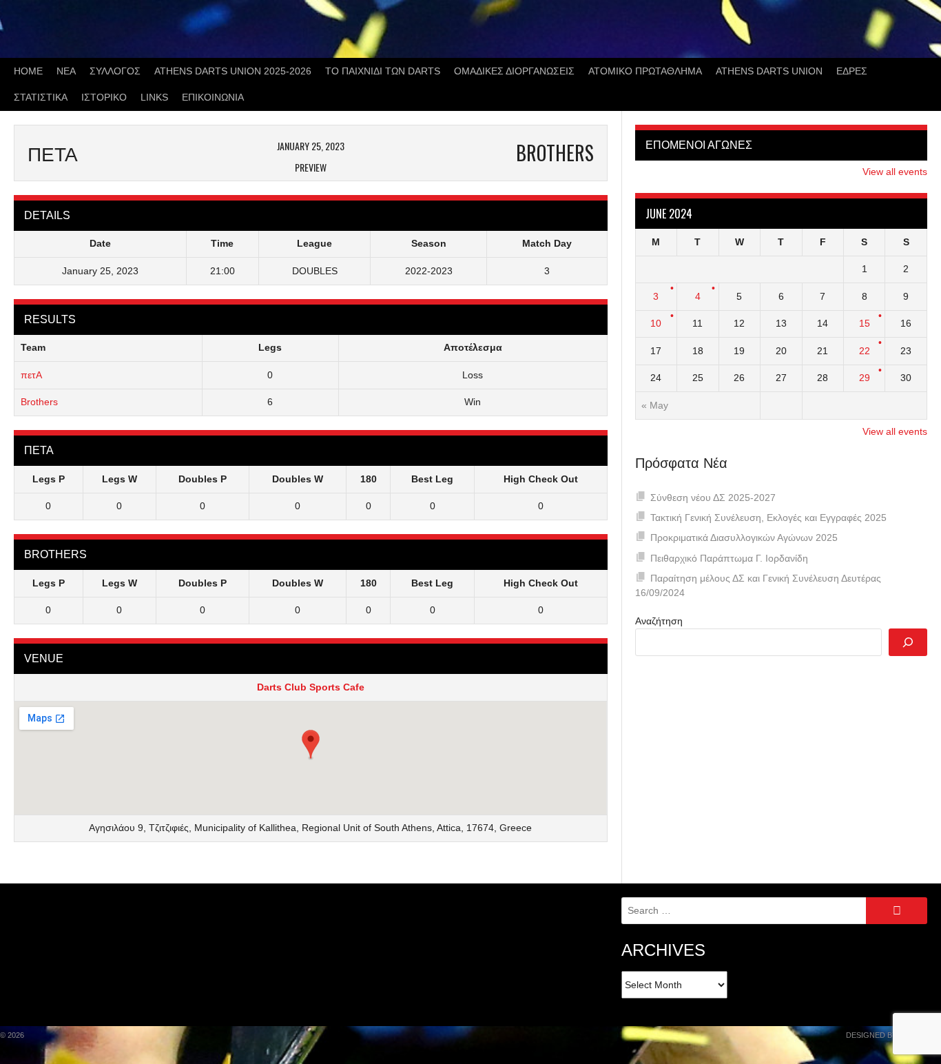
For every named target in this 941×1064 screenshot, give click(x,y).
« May (654, 405)
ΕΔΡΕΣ (851, 70)
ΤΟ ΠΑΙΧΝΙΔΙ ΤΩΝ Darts (382, 70)
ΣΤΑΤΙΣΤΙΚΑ (41, 97)
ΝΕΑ (66, 70)
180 (368, 478)
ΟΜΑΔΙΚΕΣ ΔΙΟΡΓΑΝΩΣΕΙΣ (514, 70)
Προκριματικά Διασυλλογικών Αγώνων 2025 (744, 537)
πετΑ (31, 374)
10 (655, 323)
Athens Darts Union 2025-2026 (232, 70)
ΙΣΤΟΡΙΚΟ (104, 97)
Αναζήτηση (659, 620)
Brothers (39, 401)
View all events (894, 171)
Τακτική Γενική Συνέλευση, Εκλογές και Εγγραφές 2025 (768, 517)
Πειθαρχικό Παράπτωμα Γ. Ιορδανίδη (729, 558)
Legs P (48, 478)
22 (864, 350)
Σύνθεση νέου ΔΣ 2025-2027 (713, 497)
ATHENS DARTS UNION (769, 70)
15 (864, 323)
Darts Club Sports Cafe (310, 687)
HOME (28, 70)
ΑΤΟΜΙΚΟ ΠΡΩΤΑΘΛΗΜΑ (645, 70)
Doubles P (202, 478)
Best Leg (432, 478)
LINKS (154, 97)
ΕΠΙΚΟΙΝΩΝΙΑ (213, 97)
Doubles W (297, 478)
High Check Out (541, 478)
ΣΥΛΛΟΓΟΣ (115, 70)
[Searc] (908, 642)
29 (864, 377)
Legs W (119, 478)
